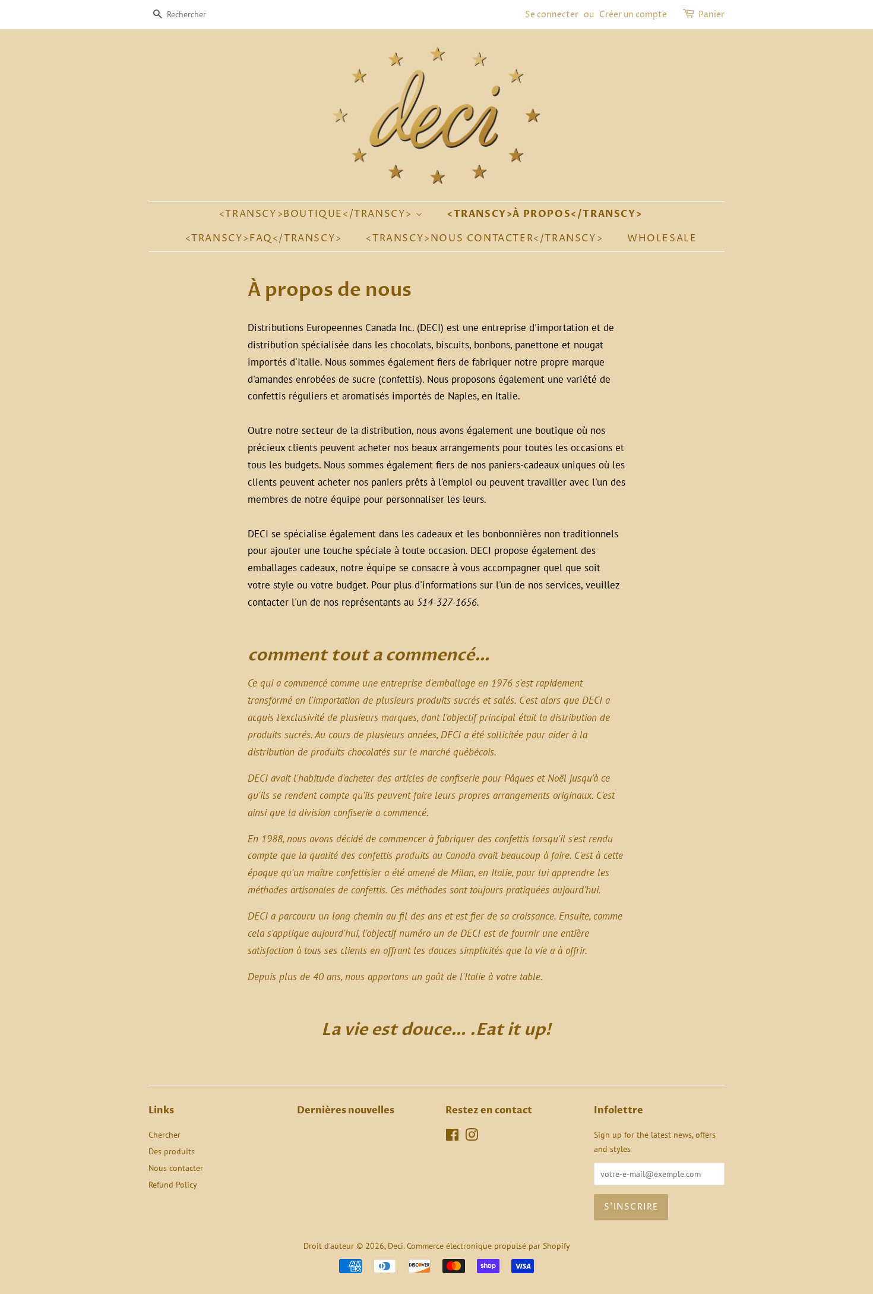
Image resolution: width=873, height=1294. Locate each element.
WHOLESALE (662, 238)
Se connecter (551, 14)
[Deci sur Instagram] (471, 1136)
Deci (395, 1245)
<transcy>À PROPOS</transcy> (544, 214)
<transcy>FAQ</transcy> (263, 238)
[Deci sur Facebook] (452, 1136)
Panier (711, 14)
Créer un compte (633, 14)
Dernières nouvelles (345, 1110)
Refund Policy (172, 1184)
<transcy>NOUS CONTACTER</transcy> (484, 238)
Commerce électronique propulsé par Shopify (488, 1245)
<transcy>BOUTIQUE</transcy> (317, 214)
